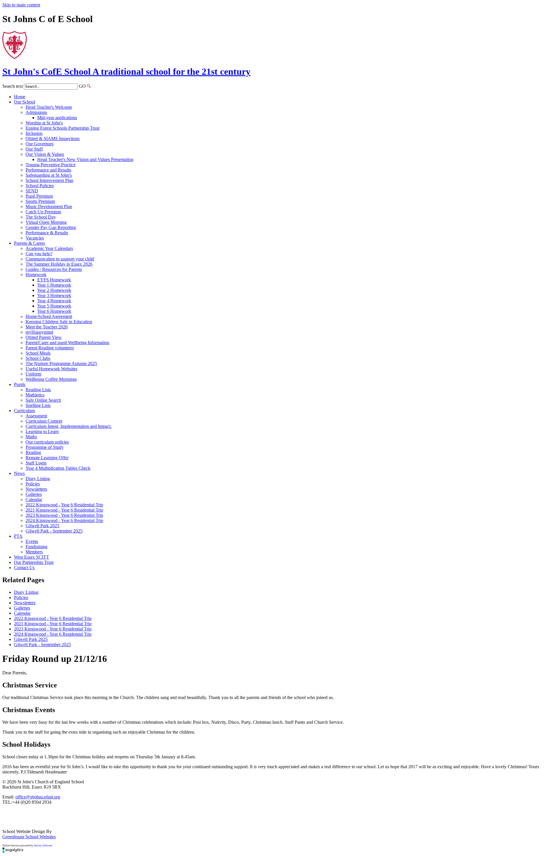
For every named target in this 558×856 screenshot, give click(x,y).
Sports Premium (40, 201)
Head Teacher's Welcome (49, 107)
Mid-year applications (57, 117)
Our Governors (39, 143)
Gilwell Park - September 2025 (54, 530)
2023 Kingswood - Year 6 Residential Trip (64, 515)
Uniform (33, 373)
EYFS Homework (54, 279)
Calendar (34, 499)
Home (19, 96)
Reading (33, 452)
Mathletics (35, 394)
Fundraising (36, 546)
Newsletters (36, 489)
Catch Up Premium (43, 211)
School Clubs (38, 358)
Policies (33, 483)
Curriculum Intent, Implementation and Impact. (69, 426)
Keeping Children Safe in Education (59, 321)
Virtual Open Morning (46, 222)
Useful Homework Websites (51, 368)
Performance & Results (47, 232)
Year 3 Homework (54, 295)
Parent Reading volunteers (50, 347)
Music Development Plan (49, 206)
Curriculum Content (44, 421)
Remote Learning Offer (47, 457)
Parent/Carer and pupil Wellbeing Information (67, 342)
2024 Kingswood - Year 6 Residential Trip (64, 520)
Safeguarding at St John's (49, 175)
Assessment (36, 415)
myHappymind (39, 332)
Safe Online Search (43, 400)
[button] (89, 86)
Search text (12, 86)
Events (32, 541)
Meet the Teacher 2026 (47, 326)
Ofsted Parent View (44, 337)
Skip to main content (21, 4)
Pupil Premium (39, 196)
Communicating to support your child (60, 258)
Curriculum (24, 410)
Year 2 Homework (54, 290)
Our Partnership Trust (33, 562)
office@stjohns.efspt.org (37, 796)
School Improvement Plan (49, 180)
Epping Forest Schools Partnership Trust (62, 128)
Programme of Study (45, 447)
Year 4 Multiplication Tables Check (58, 468)
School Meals (38, 353)
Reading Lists (38, 389)
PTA (18, 536)
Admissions (36, 112)
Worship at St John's (44, 122)
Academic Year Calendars (49, 248)
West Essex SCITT (31, 557)
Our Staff (34, 148)
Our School (24, 101)
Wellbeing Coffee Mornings (51, 379)
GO (82, 86)
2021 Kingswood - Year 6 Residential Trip (64, 509)
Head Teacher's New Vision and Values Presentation (85, 159)
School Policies (40, 185)
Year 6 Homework (54, 311)
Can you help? (39, 253)
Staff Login (36, 462)
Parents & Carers (29, 243)
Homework (36, 274)
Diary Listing (38, 478)
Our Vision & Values (45, 154)
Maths (31, 436)
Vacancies (35, 237)
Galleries (34, 494)
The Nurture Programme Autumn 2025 (61, 363)
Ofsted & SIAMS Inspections (53, 138)
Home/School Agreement (49, 316)
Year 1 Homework (54, 285)
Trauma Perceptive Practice (51, 164)
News (19, 473)
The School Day (41, 217)
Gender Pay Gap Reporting (51, 227)
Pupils (19, 384)
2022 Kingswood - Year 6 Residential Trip (64, 504)
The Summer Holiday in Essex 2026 (59, 264)
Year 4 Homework (54, 300)
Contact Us (24, 567)
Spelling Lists (38, 405)
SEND (32, 190)
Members (34, 551)
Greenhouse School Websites (29, 836)
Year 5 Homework (54, 305)
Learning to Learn (42, 431)
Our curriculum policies (47, 441)
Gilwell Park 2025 (42, 525)
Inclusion (34, 133)
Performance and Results (48, 169)
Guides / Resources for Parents (54, 269)
